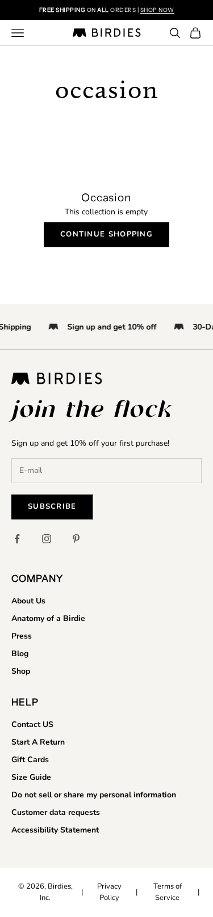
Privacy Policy (109, 892)
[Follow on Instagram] (46, 538)
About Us (28, 600)
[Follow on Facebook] (17, 538)
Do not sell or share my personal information (93, 794)
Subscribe (52, 506)
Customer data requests (55, 812)
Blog (19, 653)
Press (21, 636)
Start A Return (38, 742)
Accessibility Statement (55, 830)
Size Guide (31, 777)
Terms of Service (167, 892)
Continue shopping (106, 234)
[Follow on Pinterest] (76, 538)
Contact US (32, 724)
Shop (20, 671)
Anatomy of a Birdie (48, 618)
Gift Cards (30, 759)
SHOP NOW (157, 10)
